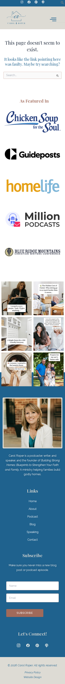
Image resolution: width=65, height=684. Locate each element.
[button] (62, 3)
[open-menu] (57, 15)
